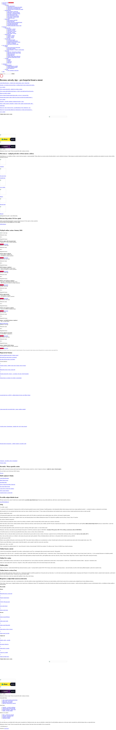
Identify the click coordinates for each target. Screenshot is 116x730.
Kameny (9, 60)
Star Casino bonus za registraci (13, 15)
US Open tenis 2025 (11, 39)
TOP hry (6, 69)
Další (3, 71)
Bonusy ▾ (4, 3)
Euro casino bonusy (11, 6)
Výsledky (7, 58)
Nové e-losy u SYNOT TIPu (12, 44)
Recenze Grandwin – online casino (9, 709)
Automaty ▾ (4, 63)
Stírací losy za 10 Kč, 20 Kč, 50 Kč (14, 53)
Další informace (3, 224)
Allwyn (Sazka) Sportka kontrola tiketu (9, 700)
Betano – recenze (10, 37)
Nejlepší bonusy (8, 10)
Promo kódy (7, 19)
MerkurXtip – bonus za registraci (13, 12)
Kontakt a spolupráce (6, 716)
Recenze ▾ (4, 26)
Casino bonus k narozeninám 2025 (13, 8)
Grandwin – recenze (11, 30)
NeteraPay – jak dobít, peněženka (8, 707)
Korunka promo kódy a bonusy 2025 (14, 25)
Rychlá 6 (9, 59)
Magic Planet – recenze (11, 33)
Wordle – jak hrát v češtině (7, 710)
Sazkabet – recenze (11, 35)
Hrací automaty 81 (10, 68)
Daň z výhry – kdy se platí (7, 701)
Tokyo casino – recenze (11, 31)
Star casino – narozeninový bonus (13, 13)
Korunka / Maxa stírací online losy (13, 56)
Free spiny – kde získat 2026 (7, 715)
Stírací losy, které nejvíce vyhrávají (14, 51)
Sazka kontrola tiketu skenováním (13, 47)
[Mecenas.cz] (2, 0)
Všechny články (3, 462)
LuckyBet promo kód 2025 (12, 24)
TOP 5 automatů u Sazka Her (12, 70)
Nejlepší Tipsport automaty (12, 67)
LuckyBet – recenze (11, 32)
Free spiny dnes (8, 2)
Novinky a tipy (8, 38)
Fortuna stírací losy (10, 55)
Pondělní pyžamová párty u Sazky (13, 42)
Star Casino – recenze (11, 28)
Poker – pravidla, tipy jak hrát (8, 714)
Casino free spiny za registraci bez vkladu (15, 9)
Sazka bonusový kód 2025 (12, 20)
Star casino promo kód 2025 (12, 23)
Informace (7, 4)
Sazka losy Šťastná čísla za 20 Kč (13, 57)
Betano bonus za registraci (7, 702)
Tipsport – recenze (10, 36)
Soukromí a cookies (6, 718)
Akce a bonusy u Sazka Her (12, 11)
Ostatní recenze (8, 34)
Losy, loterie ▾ (5, 45)
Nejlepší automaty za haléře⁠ (12, 66)
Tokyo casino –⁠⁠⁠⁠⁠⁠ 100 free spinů (13, 16)
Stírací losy (7, 50)
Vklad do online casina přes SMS (8, 708)
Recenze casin (7, 27)
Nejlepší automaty (8, 65)
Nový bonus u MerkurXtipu (12, 40)
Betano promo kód (10, 21)
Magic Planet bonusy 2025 (12, 14)
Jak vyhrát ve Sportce (11, 48)
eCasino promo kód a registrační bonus (14, 22)
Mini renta (9, 62)
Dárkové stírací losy (11, 54)
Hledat (13, 73)
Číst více (1, 473)
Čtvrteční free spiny (11, 18)
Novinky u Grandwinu (11, 43)
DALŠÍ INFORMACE (4, 502)
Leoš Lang (6, 728)
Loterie (6, 46)
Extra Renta (9, 61)
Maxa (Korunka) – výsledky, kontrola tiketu (15, 49)
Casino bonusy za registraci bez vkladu (14, 7)
